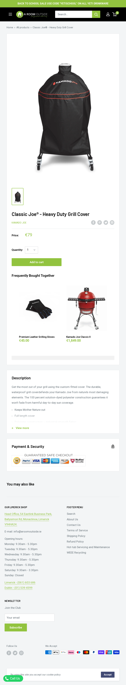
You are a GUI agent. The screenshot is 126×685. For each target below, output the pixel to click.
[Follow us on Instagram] (21, 652)
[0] (115, 14)
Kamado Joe (19, 222)
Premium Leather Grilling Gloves (37, 337)
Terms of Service (77, 530)
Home (10, 27)
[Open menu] (10, 14)
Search (71, 513)
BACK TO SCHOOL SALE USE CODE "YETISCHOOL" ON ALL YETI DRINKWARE (63, 3)
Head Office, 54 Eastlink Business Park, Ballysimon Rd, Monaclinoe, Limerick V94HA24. (28, 519)
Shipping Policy (76, 536)
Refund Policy (75, 541)
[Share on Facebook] (93, 222)
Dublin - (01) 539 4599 (18, 587)
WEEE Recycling (76, 552)
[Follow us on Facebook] (9, 652)
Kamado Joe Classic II (78, 337)
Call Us (14, 678)
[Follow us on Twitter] (15, 652)
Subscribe (16, 627)
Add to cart (37, 262)
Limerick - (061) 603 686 (20, 582)
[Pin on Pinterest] (99, 222)
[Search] (96, 14)
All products (22, 27)
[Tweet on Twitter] (106, 222)
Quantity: (17, 249)
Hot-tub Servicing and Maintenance (88, 547)
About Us (72, 519)
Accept (108, 674)
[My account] (108, 14)
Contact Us (74, 525)
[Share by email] (112, 222)
